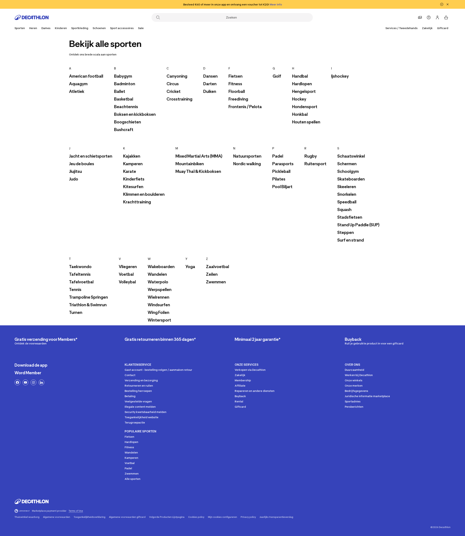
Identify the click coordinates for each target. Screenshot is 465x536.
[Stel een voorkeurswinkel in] (420, 17)
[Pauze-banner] (442, 4)
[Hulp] (428, 17)
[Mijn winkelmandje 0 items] (446, 17)
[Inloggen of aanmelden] (437, 17)
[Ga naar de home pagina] (32, 17)
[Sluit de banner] (447, 4)
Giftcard (442, 28)
